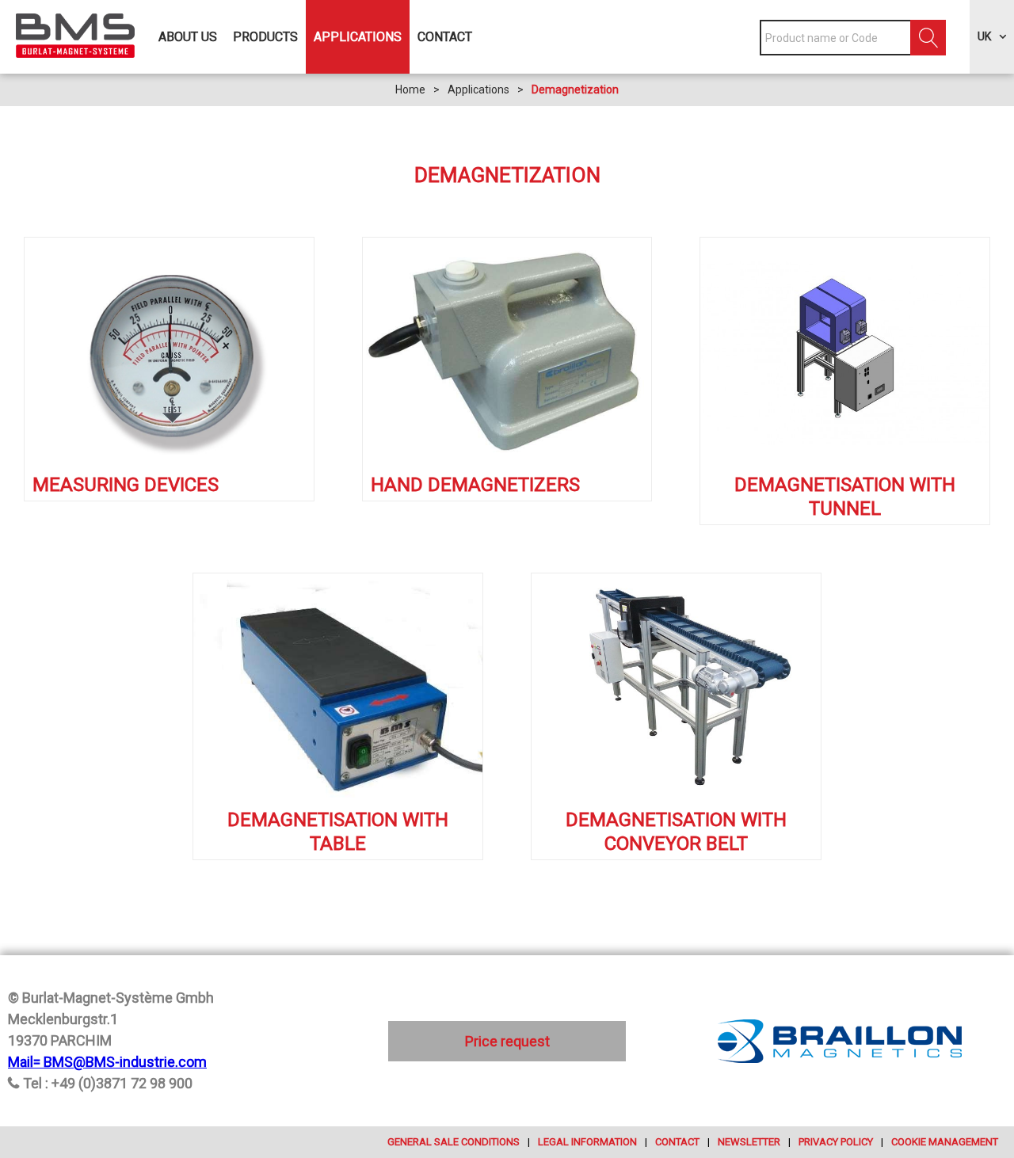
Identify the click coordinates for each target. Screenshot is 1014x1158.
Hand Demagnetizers (475, 485)
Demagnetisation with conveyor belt (676, 832)
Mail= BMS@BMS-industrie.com (107, 1061)
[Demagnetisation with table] (337, 689)
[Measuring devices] (169, 353)
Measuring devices (125, 485)
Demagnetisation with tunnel (844, 497)
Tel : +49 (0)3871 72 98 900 (108, 1083)
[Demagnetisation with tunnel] (844, 353)
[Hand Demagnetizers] (507, 353)
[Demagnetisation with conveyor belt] (676, 689)
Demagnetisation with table (337, 832)
